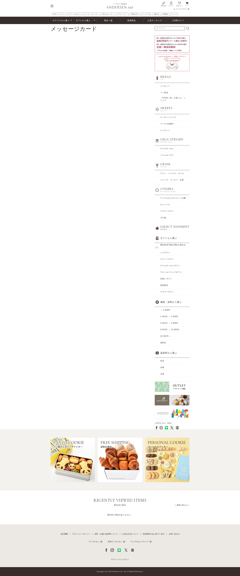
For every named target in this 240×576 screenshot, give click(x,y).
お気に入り (179, 5)
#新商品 (165, 14)
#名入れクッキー (108, 14)
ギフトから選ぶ (83, 20)
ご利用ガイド (178, 20)
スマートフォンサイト (120, 559)
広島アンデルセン (115, 542)
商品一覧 (108, 20)
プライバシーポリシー (81, 534)
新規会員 (163, 5)
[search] (187, 28)
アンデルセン (94, 542)
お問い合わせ (174, 534)
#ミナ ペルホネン (74, 14)
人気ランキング (154, 20)
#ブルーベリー (122, 14)
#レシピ (174, 14)
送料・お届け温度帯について (106, 534)
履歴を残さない (183, 505)
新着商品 (131, 20)
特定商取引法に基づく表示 (153, 534)
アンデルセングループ (140, 542)
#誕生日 (156, 14)
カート (187, 5)
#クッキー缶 (145, 14)
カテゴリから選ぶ (61, 20)
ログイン (171, 5)
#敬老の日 (134, 14)
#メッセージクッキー (91, 14)
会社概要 (64, 534)
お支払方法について (130, 534)
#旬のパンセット (59, 14)
